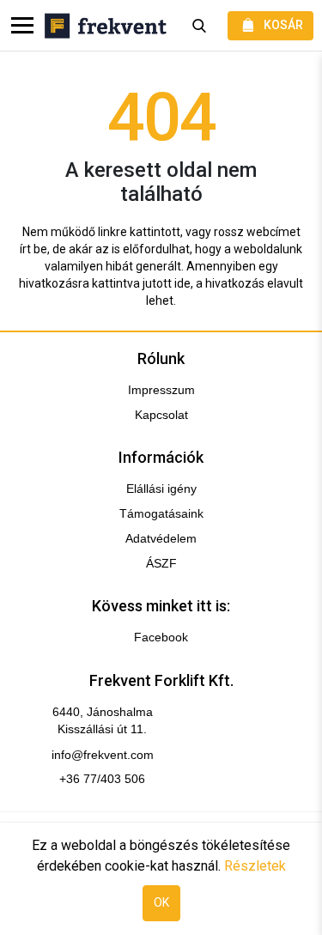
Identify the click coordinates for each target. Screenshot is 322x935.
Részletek (255, 866)
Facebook (161, 637)
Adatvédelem (161, 538)
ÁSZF (161, 563)
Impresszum (161, 390)
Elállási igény (161, 488)
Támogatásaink (161, 513)
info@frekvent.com (103, 755)
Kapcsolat (161, 415)
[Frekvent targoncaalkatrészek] (106, 26)
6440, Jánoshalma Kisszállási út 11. (102, 720)
